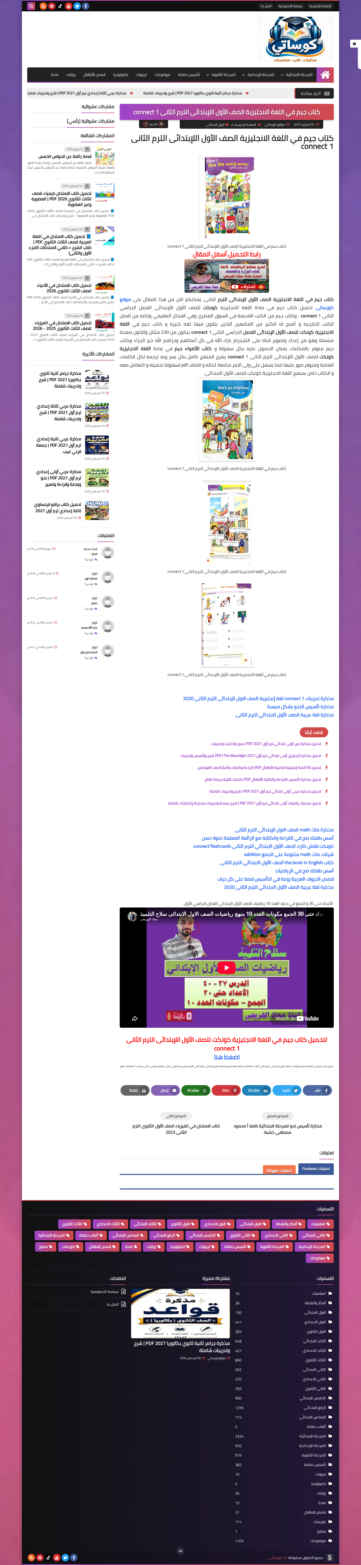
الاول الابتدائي (215, 124)
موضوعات (162, 74)
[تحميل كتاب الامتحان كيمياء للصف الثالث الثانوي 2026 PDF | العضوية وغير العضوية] (104, 192)
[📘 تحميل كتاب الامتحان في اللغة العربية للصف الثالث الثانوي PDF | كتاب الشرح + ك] (104, 235)
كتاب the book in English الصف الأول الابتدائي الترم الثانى (277, 862)
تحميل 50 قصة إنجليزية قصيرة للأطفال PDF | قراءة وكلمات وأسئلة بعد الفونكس (259, 767)
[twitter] (77, 6)
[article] (176, 1123)
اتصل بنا (266, 6)
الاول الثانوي (180, 1223)
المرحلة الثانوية (224, 74)
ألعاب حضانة (88, 1235)
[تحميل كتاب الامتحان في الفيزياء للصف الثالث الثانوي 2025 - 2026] (104, 322)
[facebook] (85, 6)
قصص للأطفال (94, 74)
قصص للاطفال (100, 1246)
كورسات (68, 1246)
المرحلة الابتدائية (299, 74)
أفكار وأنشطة (286, 1223)
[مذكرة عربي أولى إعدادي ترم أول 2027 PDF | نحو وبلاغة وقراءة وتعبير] (97, 477)
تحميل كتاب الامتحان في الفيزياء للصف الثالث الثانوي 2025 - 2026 (62, 325)
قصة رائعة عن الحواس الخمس (65, 156)
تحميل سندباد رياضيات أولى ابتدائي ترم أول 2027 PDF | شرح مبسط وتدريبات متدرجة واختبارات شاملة (244, 803)
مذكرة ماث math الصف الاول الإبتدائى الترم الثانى (284, 829)
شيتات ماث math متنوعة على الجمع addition (289, 854)
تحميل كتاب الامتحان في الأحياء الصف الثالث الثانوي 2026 (64, 288)
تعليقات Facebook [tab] (316, 1168)
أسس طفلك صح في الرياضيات (304, 870)
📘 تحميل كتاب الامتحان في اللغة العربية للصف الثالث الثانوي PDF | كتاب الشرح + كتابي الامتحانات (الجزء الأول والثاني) (60, 244)
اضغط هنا (227, 1057)
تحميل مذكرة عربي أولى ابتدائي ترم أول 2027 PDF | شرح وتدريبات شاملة (265, 791)
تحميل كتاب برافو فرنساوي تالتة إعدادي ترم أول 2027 (57, 507)
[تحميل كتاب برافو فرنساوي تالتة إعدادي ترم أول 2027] (97, 510)
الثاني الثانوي (240, 1235)
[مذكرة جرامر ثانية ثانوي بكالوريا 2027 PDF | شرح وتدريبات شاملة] (97, 379)
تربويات (141, 74)
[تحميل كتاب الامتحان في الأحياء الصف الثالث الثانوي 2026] (104, 284)
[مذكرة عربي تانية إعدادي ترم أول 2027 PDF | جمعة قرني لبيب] (97, 445)
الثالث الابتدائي (145, 1223)
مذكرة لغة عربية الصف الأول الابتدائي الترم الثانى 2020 (279, 887)
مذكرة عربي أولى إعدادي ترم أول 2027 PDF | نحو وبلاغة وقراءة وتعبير (58, 477)
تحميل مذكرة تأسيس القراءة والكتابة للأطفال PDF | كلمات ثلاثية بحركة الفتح (263, 779)
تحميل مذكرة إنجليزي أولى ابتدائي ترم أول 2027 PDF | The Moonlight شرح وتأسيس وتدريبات (250, 755)
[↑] (180, 1551)
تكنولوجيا (120, 74)
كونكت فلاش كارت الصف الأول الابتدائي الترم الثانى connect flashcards (263, 846)
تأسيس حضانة (189, 74)
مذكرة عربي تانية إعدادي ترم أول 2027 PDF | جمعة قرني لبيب (58, 445)
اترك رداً (89, 559)
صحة (54, 74)
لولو (94, 573)
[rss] (43, 6)
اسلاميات (318, 1223)
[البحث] (31, 6)
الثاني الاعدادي (276, 1235)
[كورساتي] (295, 39)
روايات (71, 74)
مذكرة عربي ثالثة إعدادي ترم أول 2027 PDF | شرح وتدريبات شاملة (139, 93)
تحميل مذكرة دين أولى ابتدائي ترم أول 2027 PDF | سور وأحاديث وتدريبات (266, 743)
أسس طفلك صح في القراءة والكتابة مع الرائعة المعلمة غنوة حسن (268, 838)
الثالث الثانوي (72, 1223)
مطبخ (43, 1246)
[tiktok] (60, 6)
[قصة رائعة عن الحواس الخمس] (104, 155)
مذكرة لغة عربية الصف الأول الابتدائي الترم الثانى (285, 714)
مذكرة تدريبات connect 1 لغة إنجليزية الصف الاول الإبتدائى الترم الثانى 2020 (258, 698)
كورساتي (275, 1558)
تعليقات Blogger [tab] (279, 1170)
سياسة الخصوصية (290, 6)
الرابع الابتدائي (164, 1235)
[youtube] (68, 6)
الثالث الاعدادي (108, 1223)
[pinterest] (51, 6)
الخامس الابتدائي (202, 1235)
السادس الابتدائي (126, 1235)
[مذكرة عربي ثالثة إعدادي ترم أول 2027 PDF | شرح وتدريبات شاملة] (97, 412)
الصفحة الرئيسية (320, 6)
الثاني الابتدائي (313, 1235)
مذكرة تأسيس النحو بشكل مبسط (300, 706)
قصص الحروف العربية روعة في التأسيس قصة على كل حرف (275, 878)
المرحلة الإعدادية (261, 74)
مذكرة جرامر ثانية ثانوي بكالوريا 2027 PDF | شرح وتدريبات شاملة (256, 93)
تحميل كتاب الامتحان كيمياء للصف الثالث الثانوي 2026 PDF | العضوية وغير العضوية (61, 198)
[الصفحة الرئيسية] (325, 74)
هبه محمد (90, 549)
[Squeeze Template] (330, 1558)
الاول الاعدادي (215, 1223)
